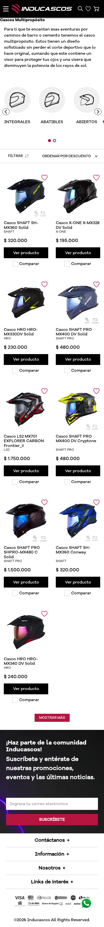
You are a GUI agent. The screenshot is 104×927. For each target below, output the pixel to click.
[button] (80, 9)
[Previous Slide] (6, 112)
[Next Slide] (98, 112)
